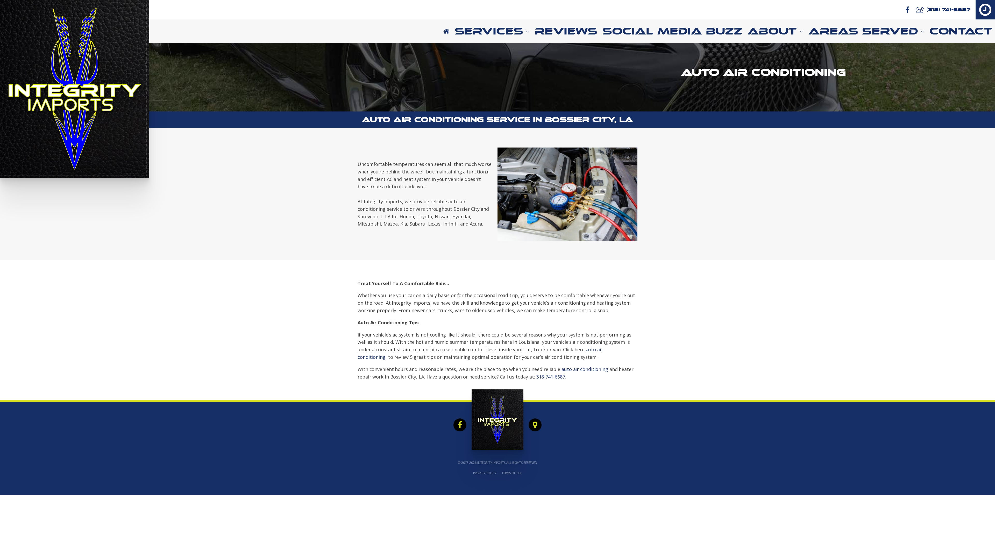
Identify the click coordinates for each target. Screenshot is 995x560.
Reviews (566, 31)
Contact (960, 31)
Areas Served (863, 31)
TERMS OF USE (512, 473)
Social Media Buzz (672, 31)
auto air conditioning (585, 369)
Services (489, 31)
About (772, 31)
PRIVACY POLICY (484, 473)
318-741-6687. (551, 377)
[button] (985, 9)
